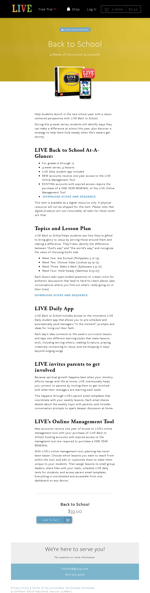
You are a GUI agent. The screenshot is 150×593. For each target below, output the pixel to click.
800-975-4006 (75, 574)
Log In (91, 9)
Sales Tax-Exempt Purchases (76, 588)
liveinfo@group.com (75, 569)
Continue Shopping (77, 29)
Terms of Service (43, 588)
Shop (75, 9)
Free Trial (46, 9)
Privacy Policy (20, 588)
